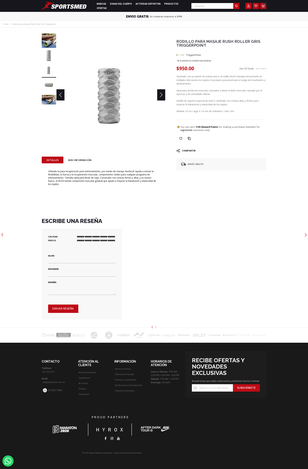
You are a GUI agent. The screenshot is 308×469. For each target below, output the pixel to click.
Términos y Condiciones (125, 380)
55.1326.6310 (49, 372)
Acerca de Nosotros (87, 372)
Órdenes (82, 389)
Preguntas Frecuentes (125, 391)
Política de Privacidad (124, 374)
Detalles (53, 160)
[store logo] (64, 5)
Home (6, 24)
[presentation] (152, 327)
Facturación (84, 394)
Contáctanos (84, 378)
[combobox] (215, 6)
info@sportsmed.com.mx (54, 382)
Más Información (80, 160)
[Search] (236, 6)
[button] (60, 95)
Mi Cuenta (83, 383)
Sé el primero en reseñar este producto (194, 61)
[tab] (52, 160)
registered (186, 130)
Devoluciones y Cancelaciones (128, 385)
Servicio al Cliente (123, 369)
